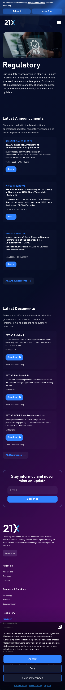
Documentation (9, 604)
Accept (32, 659)
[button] (60, 626)
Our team (7, 576)
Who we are (8, 572)
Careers (6, 580)
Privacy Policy (35, 685)
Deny (32, 668)
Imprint (47, 685)
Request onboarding (36, 3)
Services (7, 600)
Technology (7, 595)
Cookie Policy (20, 685)
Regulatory (7, 619)
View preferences (32, 678)
